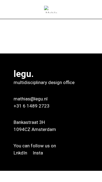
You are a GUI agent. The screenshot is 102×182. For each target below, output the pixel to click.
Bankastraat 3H (29, 122)
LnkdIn (21, 153)
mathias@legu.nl (31, 99)
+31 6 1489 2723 (32, 106)
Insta (38, 153)
